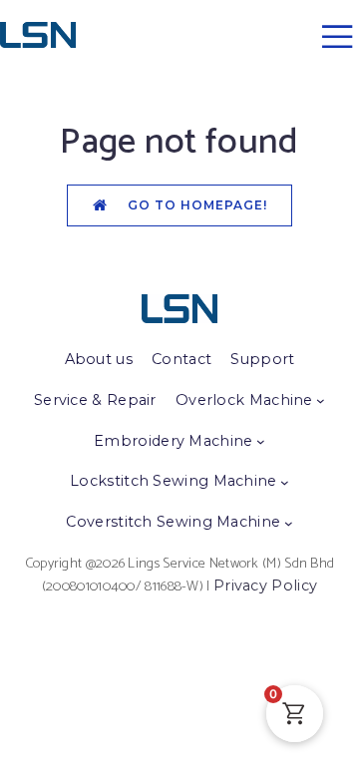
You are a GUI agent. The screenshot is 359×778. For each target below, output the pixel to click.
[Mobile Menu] (337, 35)
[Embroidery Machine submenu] (260, 441)
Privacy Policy (265, 585)
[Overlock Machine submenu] (320, 400)
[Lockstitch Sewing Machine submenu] (284, 482)
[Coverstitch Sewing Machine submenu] (288, 523)
